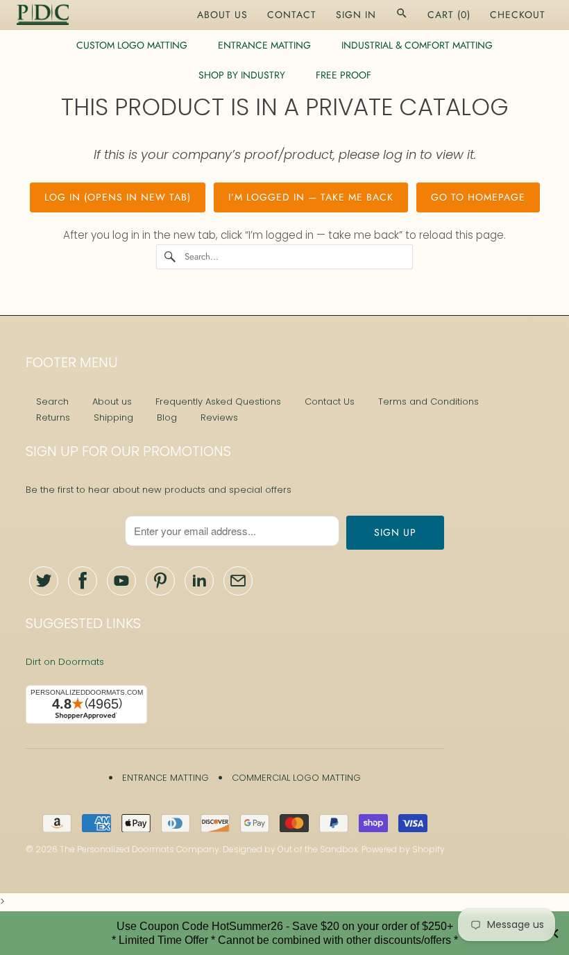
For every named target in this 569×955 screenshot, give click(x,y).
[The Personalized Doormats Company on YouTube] (121, 580)
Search (52, 401)
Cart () (448, 15)
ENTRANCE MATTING (264, 45)
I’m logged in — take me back (310, 197)
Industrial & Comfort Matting (417, 45)
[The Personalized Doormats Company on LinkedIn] (199, 580)
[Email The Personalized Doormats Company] (238, 580)
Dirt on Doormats (65, 661)
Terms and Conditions (428, 401)
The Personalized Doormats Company (139, 849)
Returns (53, 417)
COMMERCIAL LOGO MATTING (296, 777)
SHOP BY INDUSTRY (241, 75)
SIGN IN (356, 15)
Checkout (517, 15)
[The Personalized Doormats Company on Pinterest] (160, 580)
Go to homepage (478, 197)
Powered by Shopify (403, 849)
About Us (222, 15)
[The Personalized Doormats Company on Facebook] (82, 580)
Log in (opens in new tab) (117, 197)
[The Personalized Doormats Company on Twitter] (43, 580)
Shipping (113, 417)
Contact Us (330, 401)
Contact (291, 15)
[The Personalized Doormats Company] (43, 14)
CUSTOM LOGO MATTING (131, 45)
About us (112, 401)
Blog (167, 417)
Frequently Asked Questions (218, 401)
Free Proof (343, 75)
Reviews (219, 417)
